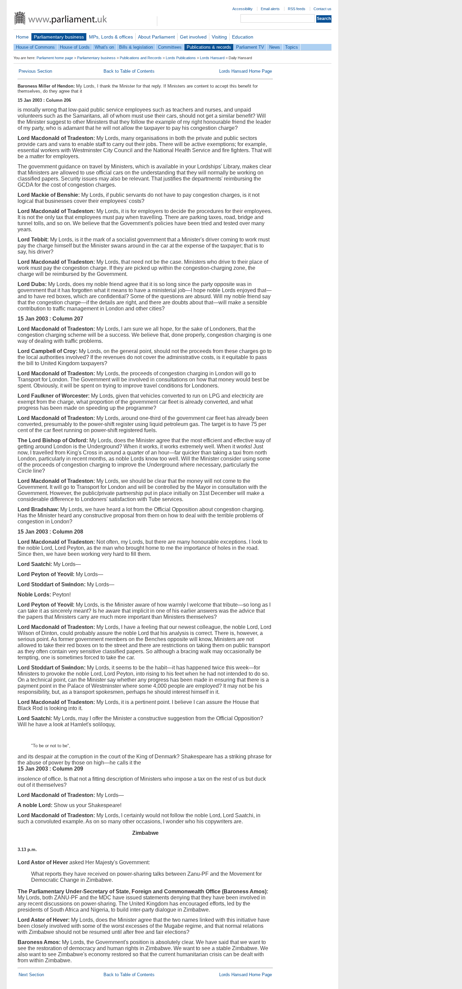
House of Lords (75, 47)
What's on (104, 47)
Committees (170, 47)
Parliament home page (55, 58)
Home (22, 37)
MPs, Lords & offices (111, 37)
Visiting (219, 37)
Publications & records (209, 47)
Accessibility (242, 9)
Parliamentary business (59, 37)
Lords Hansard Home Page (245, 71)
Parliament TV (250, 47)
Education (242, 37)
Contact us (322, 9)
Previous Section (35, 71)
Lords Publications (181, 58)
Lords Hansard (212, 58)
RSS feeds (296, 9)
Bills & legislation (136, 47)
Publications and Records (141, 58)
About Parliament (156, 37)
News (274, 47)
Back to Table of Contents (129, 71)
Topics (291, 47)
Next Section (31, 974)
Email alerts (270, 9)
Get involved (193, 37)
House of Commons (35, 47)
